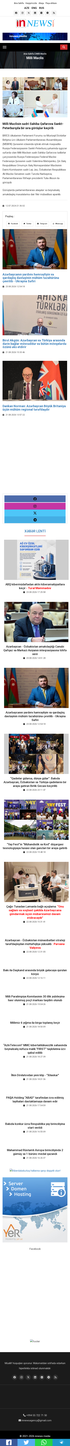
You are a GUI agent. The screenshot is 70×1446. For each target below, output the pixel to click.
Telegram (43, 224)
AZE (26, 8)
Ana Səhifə (19, 3)
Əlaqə (41, 3)
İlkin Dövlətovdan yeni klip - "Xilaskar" (35, 1075)
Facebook (14, 224)
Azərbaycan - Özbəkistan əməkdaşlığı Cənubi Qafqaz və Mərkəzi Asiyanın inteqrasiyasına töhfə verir (35, 650)
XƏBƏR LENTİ (35, 531)
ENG (34, 8)
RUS (41, 8)
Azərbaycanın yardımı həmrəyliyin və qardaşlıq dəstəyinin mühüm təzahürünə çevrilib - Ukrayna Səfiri (31, 278)
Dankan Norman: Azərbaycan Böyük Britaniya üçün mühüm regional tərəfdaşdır (34, 407)
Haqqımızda (31, 3)
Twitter (28, 224)
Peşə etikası (51, 3)
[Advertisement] (35, 458)
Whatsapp (59, 224)
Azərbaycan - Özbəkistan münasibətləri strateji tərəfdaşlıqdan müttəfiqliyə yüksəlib (35, 944)
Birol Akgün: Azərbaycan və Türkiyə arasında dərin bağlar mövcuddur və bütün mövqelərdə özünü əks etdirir (34, 344)
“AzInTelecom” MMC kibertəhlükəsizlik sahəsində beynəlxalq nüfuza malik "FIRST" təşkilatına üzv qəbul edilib (35, 1048)
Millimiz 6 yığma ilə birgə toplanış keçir (35, 1022)
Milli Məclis (41, 54)
